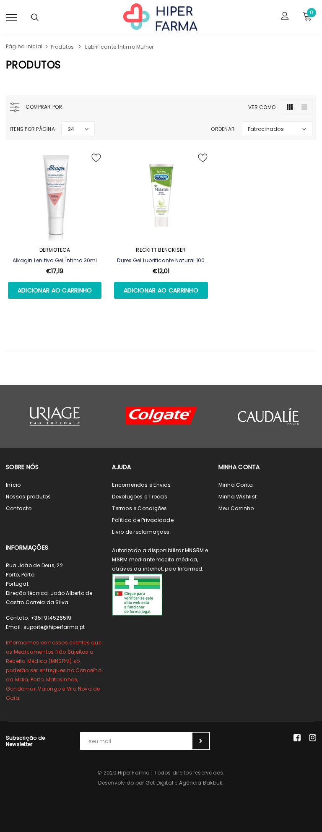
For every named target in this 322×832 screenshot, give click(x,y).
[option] (55, 416)
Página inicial (24, 46)
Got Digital (159, 782)
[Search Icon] (35, 17)
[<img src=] (137, 593)
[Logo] (159, 16)
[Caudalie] (268, 416)
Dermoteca (54, 249)
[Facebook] (297, 737)
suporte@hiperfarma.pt (54, 627)
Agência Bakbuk (200, 782)
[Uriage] (55, 416)
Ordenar (223, 129)
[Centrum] (161, 415)
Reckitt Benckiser (161, 249)
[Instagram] (312, 737)
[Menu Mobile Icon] (11, 17)
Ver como (261, 107)
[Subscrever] (200, 741)
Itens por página (32, 129)
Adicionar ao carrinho (55, 290)
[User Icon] (285, 17)
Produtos (62, 46)
